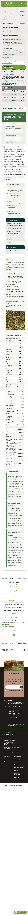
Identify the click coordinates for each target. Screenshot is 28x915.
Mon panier (17, 762)
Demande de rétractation (17, 778)
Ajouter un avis (14, 586)
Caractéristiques (7, 61)
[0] (25, 3)
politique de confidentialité (14, 692)
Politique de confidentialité (17, 774)
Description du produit (9, 108)
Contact (9, 723)
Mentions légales (18, 767)
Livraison (16, 770)
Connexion (17, 759)
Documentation (21, 578)
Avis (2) (21, 108)
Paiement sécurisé (18, 764)
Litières (5, 758)
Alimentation (7, 756)
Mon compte (17, 756)
